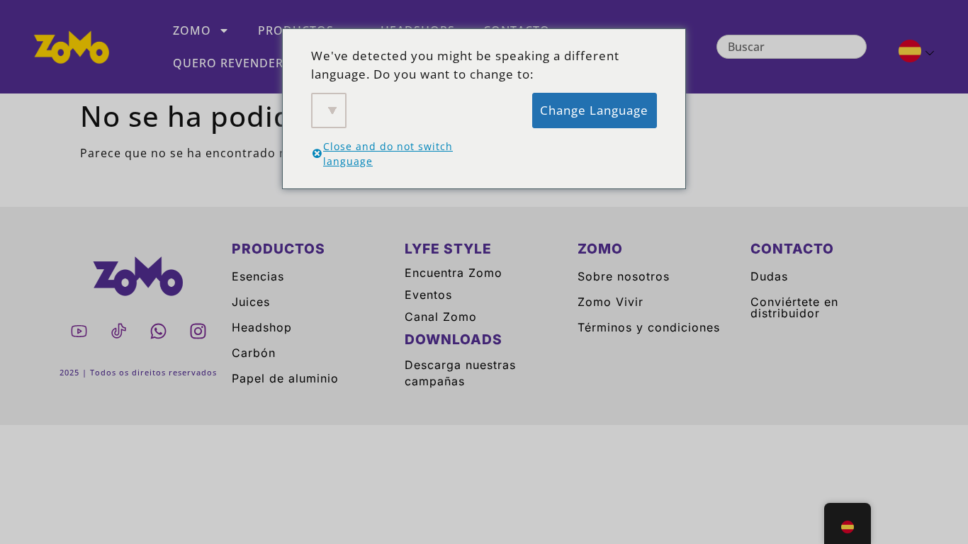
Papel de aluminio (285, 378)
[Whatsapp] (158, 330)
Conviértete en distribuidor (794, 307)
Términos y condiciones (649, 327)
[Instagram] (197, 330)
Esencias (258, 276)
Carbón (254, 353)
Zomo (192, 30)
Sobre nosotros (624, 276)
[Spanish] (910, 53)
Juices (251, 302)
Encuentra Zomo (453, 273)
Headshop (262, 327)
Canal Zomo (441, 317)
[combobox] (791, 47)
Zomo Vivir (610, 302)
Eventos (428, 295)
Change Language (594, 110)
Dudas (769, 276)
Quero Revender (228, 63)
